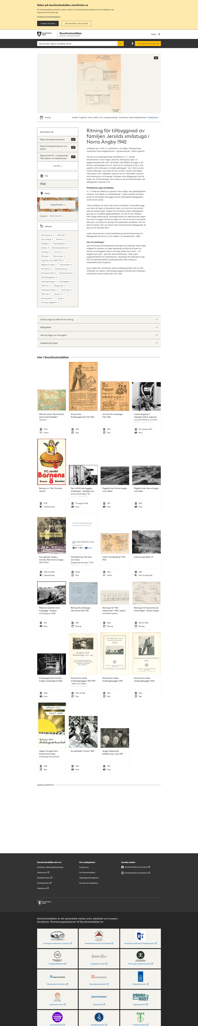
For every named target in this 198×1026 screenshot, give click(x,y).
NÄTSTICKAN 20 (56, 216)
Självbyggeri (64, 281)
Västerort (44, 285)
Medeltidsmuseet (43, 878)
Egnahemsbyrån (66, 273)
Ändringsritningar (48, 281)
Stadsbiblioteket (43, 883)
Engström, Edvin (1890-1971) (51, 260)
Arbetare (57, 294)
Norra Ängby (46, 239)
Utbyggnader (58, 285)
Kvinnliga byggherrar (49, 302)
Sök (120, 43)
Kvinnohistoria (46, 235)
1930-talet (45, 294)
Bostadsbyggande (48, 277)
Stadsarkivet (153, 117)
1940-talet (61, 235)
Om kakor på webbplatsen (88, 883)
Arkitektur (45, 243)
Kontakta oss (84, 867)
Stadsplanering (61, 269)
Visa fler (56, 166)
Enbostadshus (65, 264)
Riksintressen (58, 256)
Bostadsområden (47, 273)
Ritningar (44, 256)
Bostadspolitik (59, 243)
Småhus (44, 248)
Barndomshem (46, 298)
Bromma (59, 239)
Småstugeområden (48, 290)
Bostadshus (45, 269)
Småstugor (45, 252)
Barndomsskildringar (60, 248)
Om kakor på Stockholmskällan (48, 17)
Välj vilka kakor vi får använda (76, 23)
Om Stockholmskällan (87, 872)
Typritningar (65, 290)
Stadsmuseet (42, 872)
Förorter (58, 252)
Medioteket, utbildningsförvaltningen (50, 867)
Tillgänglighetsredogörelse (89, 878)
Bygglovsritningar (48, 264)
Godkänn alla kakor (48, 23)
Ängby (59, 298)
